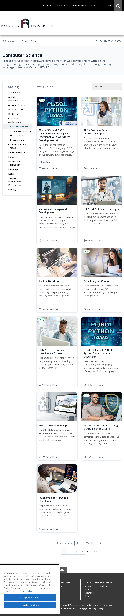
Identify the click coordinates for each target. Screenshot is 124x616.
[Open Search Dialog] (118, 5)
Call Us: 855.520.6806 (108, 41)
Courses (13, 41)
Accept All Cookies (30, 597)
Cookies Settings (30, 605)
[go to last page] (82, 551)
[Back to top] (62, 584)
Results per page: (65, 543)
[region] (30, 589)
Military (88, 586)
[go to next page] (76, 551)
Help (87, 596)
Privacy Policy (103, 608)
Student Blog (105, 586)
